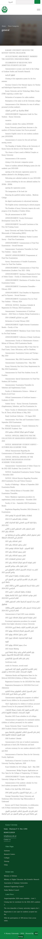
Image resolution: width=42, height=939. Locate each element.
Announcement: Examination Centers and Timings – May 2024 (20, 354)
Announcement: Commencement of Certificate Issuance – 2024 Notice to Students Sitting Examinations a (21, 312)
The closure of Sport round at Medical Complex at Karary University (20, 154)
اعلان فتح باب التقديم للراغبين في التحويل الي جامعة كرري (19, 581)
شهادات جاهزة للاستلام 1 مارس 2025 (18, 591)
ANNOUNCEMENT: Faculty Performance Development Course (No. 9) (17, 219)
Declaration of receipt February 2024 (17, 321)
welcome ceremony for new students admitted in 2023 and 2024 (21, 749)
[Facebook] (13, 930)
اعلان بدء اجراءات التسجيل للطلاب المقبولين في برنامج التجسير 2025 (20, 571)
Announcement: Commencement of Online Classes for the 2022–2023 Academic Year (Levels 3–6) (21, 467)
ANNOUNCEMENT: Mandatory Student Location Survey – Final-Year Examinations (20, 238)
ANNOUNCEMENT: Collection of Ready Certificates (22, 337)
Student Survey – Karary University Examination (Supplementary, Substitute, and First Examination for (19, 405)
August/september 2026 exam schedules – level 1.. (20, 898)
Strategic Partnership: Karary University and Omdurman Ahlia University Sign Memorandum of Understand (18, 799)
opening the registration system (15, 187)
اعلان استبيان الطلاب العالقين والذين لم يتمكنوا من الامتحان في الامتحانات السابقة (21, 536)
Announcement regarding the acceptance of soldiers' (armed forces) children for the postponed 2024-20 (20, 699)
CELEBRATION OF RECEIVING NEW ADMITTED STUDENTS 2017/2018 (17, 64)
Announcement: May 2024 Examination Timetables (21, 359)
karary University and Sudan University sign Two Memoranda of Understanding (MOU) (19, 232)
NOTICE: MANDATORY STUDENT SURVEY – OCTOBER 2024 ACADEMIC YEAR (20, 446)
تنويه (7, 641)
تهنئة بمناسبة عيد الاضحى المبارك (16, 110)
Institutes (7, 850)
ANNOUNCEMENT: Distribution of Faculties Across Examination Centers (21, 281)
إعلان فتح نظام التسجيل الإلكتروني (17, 658)
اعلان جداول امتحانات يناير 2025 (15, 544)
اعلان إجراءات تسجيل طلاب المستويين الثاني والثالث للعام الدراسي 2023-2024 (21, 609)
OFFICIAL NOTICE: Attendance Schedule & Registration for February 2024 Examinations (18, 306)
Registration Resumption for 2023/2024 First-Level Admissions (20, 686)
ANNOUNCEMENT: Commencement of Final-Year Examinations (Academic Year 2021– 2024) (20, 269)
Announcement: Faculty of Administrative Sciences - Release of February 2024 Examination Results (20, 342)
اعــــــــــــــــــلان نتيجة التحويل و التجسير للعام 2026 (21, 792)
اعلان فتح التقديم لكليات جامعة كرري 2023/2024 (21, 627)
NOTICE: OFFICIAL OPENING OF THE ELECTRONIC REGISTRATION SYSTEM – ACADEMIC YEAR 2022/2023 (17, 459)
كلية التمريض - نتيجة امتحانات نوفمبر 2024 (19, 548)
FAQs (6, 864)
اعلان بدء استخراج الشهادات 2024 (16, 317)
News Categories (13, 26)
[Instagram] (29, 930)
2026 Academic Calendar (13, 738)
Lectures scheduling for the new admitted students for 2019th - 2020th (21, 183)
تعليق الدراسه (10, 75)
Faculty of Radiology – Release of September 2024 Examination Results (20, 486)
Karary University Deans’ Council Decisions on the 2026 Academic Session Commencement (20, 727)
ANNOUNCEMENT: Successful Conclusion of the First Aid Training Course (20, 225)
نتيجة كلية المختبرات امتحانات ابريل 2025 (18, 638)
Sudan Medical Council (11, 890)
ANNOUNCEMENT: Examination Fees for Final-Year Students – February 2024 (20, 300)
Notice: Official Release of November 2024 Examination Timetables (17, 492)
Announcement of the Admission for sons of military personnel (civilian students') (21, 106)
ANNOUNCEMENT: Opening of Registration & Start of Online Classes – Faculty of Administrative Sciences (21, 275)
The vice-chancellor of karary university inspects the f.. (22, 908)
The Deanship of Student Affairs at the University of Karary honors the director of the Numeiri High (21, 147)
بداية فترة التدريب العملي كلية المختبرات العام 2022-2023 (19, 524)
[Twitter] (18, 930)
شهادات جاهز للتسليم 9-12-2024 (16, 519)
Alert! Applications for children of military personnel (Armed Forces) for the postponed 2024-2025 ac (21, 705)
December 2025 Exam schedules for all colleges (20, 716)
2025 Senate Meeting (12, 648)
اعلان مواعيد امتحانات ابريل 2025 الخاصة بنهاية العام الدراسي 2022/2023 (19, 597)
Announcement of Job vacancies (15, 158)
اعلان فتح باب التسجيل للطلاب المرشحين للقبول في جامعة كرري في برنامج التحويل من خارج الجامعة (20, 812)
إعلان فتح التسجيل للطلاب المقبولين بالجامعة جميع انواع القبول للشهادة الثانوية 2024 (21, 733)
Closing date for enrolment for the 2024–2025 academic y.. (22, 903)
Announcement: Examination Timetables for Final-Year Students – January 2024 (20, 250)
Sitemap (6, 861)
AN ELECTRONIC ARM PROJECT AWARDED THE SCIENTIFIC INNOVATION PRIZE (19, 58)
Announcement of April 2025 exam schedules (20, 614)
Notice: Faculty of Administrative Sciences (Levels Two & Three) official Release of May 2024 (20, 411)
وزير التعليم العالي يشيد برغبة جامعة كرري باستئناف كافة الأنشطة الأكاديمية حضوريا (18, 653)
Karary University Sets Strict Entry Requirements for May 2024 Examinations (21, 368)
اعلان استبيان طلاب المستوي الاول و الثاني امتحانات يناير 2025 (18, 530)
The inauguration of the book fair (16, 191)
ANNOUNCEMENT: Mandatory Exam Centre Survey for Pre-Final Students (21, 332)
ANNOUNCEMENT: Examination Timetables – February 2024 (19, 288)
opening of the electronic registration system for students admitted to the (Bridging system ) (19, 173)
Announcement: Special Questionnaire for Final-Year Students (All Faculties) (20, 380)
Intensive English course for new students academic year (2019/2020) (20, 135)
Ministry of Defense (10, 875)
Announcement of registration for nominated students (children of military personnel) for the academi (21, 721)
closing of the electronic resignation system (19, 162)
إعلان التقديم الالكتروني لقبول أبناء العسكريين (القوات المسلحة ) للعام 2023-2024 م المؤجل (19, 670)
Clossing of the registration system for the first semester (19, 80)
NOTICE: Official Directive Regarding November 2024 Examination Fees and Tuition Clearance (20, 479)
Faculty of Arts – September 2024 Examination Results (19, 504)
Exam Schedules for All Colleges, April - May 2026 (22, 766)
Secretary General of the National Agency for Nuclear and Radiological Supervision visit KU (21, 86)
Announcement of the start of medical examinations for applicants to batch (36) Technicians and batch (20, 743)
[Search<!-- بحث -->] (37, 2)
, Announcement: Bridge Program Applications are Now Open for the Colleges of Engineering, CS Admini (20, 772)
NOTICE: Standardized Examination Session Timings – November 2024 (21, 473)
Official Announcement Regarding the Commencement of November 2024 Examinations (18, 452)
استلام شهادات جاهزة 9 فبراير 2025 (17, 575)
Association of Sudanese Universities (16, 882)
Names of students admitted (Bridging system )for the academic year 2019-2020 (21, 167)
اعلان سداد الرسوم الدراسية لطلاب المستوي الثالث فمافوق (21, 603)
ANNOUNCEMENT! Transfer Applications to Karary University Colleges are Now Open (21, 778)
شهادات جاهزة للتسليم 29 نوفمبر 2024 (18, 515)
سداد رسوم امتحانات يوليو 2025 (16, 645)
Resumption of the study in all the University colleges (22, 100)
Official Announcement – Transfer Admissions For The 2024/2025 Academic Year (20, 427)
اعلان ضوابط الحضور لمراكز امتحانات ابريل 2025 (20, 617)
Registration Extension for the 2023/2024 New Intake (22, 681)
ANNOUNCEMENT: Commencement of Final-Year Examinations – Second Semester (20, 244)
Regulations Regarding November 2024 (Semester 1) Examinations (20, 511)
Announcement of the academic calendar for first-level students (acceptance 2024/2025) (20, 784)
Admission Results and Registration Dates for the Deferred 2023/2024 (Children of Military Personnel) (19, 677)
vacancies (8, 120)
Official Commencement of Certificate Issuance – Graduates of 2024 (19, 399)
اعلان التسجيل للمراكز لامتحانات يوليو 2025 (19, 631)
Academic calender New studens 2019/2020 (19, 123)
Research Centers (9, 854)
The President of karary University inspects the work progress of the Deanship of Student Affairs (21, 209)
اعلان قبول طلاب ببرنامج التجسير (16, 566)
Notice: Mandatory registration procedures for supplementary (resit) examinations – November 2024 (19, 498)
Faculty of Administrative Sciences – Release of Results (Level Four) (19, 392)
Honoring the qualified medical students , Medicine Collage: (20, 196)
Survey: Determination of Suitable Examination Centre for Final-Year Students (19, 263)
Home (4, 26)
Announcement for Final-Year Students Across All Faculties (20, 374)
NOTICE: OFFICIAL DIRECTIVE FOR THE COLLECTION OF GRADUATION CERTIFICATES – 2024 (20, 438)
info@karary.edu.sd (10, 836)
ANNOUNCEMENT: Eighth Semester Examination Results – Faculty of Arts (20, 326)
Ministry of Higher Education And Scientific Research (21, 879)
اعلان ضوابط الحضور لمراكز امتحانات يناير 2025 (20, 562)
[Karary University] (4, 10)
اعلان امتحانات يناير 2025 (13, 541)
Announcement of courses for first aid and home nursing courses (19, 141)
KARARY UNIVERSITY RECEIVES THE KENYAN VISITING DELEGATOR (18, 51)
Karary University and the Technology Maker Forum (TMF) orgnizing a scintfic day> (20, 92)
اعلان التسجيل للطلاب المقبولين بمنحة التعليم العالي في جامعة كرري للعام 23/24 (19, 693)
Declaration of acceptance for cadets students (19, 97)
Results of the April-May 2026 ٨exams (17, 789)
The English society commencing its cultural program (22, 204)
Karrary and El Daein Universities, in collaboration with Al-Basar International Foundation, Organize (20, 806)
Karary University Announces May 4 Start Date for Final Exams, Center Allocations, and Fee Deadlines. (20, 348)
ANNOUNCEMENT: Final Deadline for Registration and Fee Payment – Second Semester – (20, 294)
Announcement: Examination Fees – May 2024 (20, 362)
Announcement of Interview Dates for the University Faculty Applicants (20, 756)
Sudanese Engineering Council (14, 886)
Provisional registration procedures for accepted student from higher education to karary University (19, 622)
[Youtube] (24, 930)
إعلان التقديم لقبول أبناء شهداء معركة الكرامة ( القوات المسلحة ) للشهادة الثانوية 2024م (20, 711)
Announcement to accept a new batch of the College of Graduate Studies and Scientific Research (20, 70)
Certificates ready (10, 662)
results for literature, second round (16, 665)
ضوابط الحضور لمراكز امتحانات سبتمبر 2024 (19, 432)
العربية (11, 2)
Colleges (6, 857)
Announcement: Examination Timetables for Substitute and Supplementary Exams (18, 386)
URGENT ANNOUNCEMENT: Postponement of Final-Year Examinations (19, 257)
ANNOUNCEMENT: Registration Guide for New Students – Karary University (19, 115)
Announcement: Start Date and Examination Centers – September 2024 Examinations (21, 421)
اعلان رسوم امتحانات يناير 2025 (15, 551)
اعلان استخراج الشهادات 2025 (15, 559)
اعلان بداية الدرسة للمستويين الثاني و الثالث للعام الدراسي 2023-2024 (20, 587)
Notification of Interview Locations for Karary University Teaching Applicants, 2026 (19, 762)
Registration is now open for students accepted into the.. (20, 913)
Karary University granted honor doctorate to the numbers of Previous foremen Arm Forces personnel (19, 129)
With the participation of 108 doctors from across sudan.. (20, 919)
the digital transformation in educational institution (21, 201)
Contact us (7, 839)
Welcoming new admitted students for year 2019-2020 (22, 178)
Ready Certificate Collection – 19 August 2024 (20, 416)
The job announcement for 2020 (15, 214)
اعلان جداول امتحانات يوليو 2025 (16, 634)
